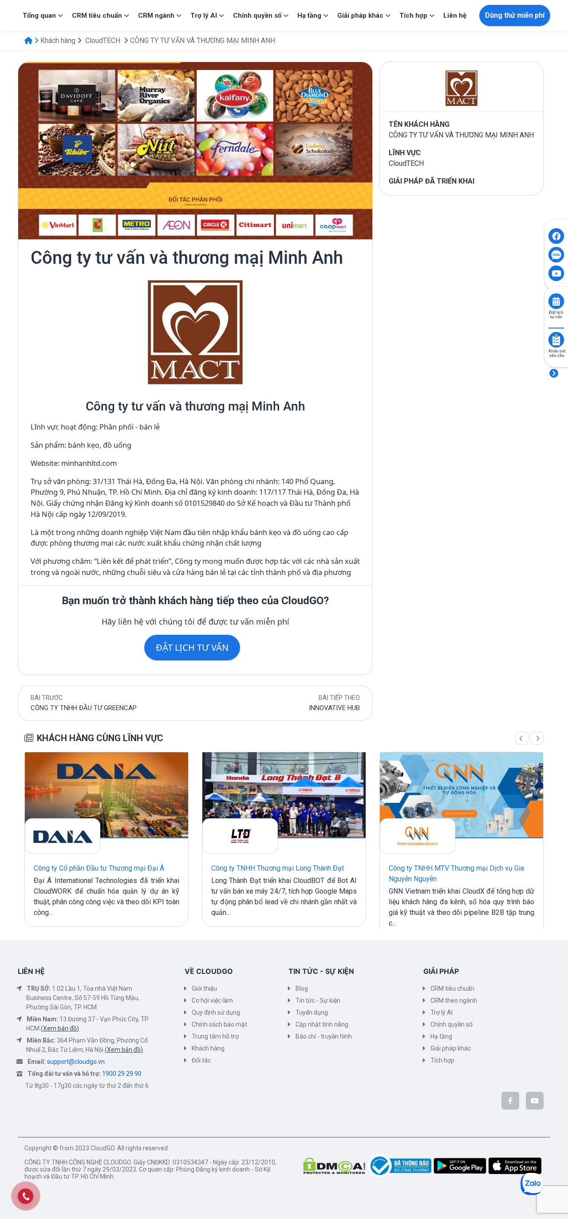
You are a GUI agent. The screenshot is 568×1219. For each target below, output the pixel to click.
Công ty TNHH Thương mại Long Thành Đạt (277, 868)
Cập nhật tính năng (322, 1024)
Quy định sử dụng (216, 1012)
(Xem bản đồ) (60, 1028)
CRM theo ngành (453, 1000)
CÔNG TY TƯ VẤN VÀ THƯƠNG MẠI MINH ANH (202, 40)
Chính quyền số (451, 1024)
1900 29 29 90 (122, 1073)
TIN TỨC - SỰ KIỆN (321, 971)
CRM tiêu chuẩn (452, 988)
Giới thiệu (204, 988)
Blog (302, 988)
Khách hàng (57, 40)
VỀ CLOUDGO (209, 971)
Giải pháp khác (450, 1048)
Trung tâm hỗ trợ (215, 1036)
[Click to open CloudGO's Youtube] (556, 273)
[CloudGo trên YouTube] (535, 1101)
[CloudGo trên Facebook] (510, 1101)
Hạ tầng (441, 1036)
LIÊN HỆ (31, 971)
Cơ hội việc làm (212, 1000)
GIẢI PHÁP (441, 971)
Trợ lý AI (441, 1012)
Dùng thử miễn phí (514, 15)
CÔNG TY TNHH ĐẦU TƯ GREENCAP (84, 708)
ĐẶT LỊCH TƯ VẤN (192, 647)
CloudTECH (102, 40)
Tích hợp (442, 1060)
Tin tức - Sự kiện (318, 1000)
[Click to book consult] (556, 301)
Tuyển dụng (312, 1012)
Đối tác (201, 1060)
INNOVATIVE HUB (334, 708)
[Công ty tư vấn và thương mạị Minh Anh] (195, 331)
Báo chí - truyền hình (324, 1036)
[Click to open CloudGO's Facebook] (556, 236)
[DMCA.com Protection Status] (335, 1165)
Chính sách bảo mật (219, 1024)
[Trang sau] (537, 738)
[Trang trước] (522, 738)
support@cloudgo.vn (76, 1061)
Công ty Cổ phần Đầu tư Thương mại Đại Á (99, 868)
